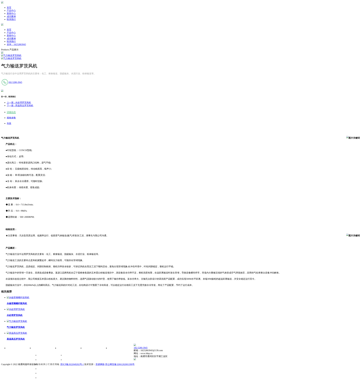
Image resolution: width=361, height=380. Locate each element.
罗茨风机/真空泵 (46, 359)
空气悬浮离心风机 (47, 364)
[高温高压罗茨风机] (17, 333)
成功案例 (11, 16)
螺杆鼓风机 (43, 355)
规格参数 (11, 118)
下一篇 (20, 105)
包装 (9, 123)
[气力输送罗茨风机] (17, 321)
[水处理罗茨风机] (16, 309)
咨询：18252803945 (16, 44)
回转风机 (42, 368)
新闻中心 (11, 13)
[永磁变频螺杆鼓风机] (18, 297)
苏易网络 (100, 364)
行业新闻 (67, 359)
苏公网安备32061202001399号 (120, 364)
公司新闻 (67, 355)
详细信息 (11, 112)
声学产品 (42, 377)
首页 (9, 7)
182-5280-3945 (15, 82)
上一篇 (19, 102)
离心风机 (42, 373)
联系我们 (11, 19)
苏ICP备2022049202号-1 (72, 364)
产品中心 (11, 10)
